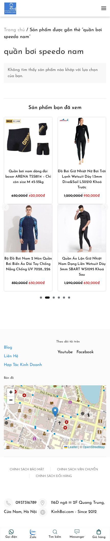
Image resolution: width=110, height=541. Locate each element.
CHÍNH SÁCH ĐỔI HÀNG (54, 476)
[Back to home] (10, 8)
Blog (8, 348)
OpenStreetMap (94, 447)
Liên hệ (11, 356)
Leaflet (72, 447)
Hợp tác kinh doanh (23, 365)
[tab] (41, 298)
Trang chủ (14, 30)
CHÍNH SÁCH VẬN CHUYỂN (77, 469)
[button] (103, 8)
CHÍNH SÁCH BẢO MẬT (27, 469)
